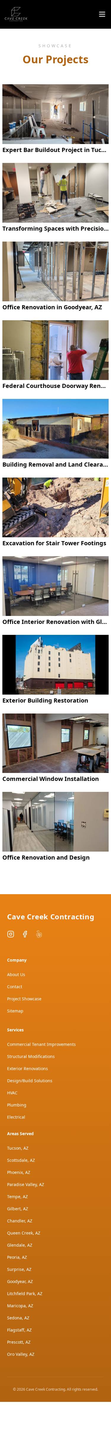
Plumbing (16, 1105)
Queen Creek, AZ (23, 1233)
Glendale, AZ (19, 1245)
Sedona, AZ (18, 1318)
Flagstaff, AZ (19, 1330)
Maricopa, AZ (20, 1305)
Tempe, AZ (17, 1196)
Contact (14, 986)
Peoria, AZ (17, 1257)
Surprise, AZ (19, 1269)
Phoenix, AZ (18, 1172)
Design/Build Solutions (29, 1080)
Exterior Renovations (27, 1068)
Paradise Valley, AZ (25, 1184)
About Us (16, 974)
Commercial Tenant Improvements (41, 1044)
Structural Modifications (31, 1056)
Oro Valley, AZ (20, 1354)
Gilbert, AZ (17, 1208)
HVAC (12, 1093)
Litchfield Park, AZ (24, 1293)
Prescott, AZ (18, 1342)
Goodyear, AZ (20, 1281)
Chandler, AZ (19, 1221)
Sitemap (15, 1011)
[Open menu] (102, 14)
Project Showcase (24, 999)
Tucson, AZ (17, 1148)
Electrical (16, 1117)
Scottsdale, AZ (21, 1160)
